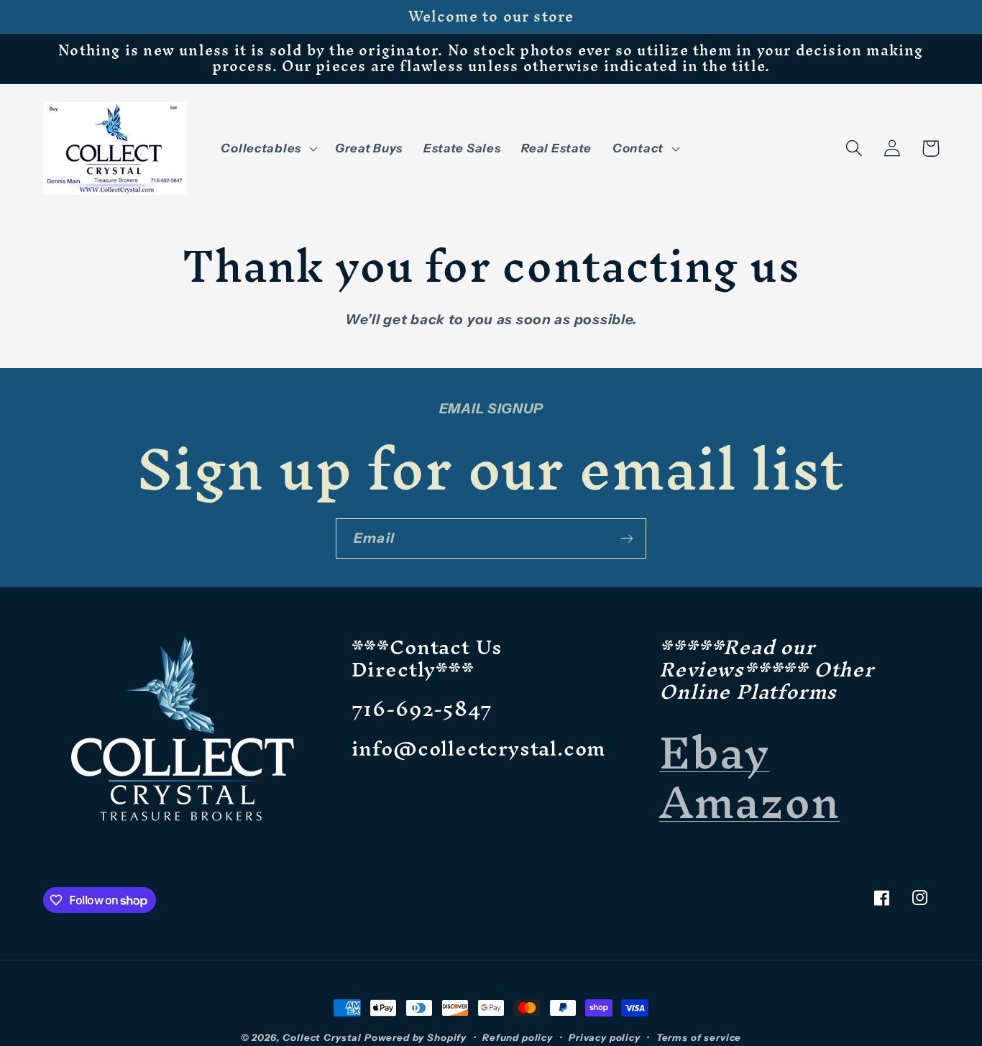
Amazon (749, 802)
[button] (267, 148)
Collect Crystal (322, 1037)
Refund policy (517, 1037)
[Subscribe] (626, 538)
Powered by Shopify (415, 1037)
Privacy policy (605, 1037)
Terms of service (698, 1037)
